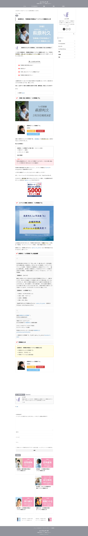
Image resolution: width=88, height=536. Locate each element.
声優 (53, 6)
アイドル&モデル (34, 6)
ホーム (25, 6)
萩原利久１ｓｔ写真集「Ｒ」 (34, 125)
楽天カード (27, 180)
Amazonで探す (31, 131)
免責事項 (52, 528)
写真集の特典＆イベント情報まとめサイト (44, 532)
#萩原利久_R (37, 330)
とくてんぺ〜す (44, 2)
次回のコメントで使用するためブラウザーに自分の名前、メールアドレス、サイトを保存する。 (35, 447)
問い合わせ (39, 528)
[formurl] (67, 29)
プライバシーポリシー (46, 528)
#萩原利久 (27, 322)
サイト (17, 442)
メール (17, 437)
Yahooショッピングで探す (33, 134)
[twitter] (22, 402)
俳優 (44, 6)
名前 (17, 432)
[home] (24, 402)
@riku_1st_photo (36, 248)
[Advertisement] (34, 383)
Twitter (47, 167)
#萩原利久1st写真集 (24, 315)
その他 (63, 6)
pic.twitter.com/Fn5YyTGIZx (23, 332)
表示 (23, 93)
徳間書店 (37, 139)
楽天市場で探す (40, 131)
